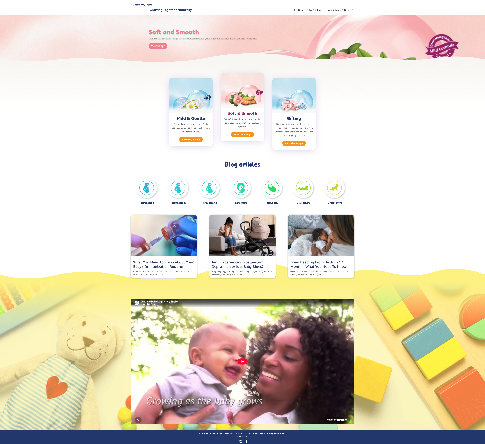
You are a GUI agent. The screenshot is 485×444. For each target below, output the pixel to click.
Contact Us (242, 436)
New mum (241, 202)
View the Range (191, 139)
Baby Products (314, 10)
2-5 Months (304, 202)
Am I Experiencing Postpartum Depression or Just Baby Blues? (238, 264)
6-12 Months (335, 202)
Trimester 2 (179, 202)
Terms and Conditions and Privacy (250, 433)
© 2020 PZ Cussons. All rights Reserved (216, 433)
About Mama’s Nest (338, 10)
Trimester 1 (147, 202)
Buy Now (298, 10)
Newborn (272, 202)
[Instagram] (240, 441)
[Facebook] (246, 441)
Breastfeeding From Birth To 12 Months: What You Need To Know (318, 264)
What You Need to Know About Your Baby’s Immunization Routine (163, 264)
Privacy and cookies (275, 433)
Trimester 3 (210, 202)
